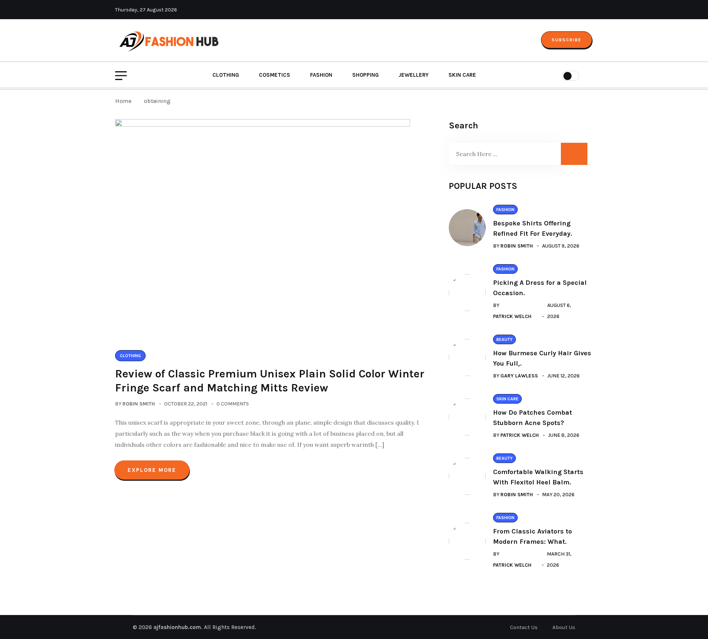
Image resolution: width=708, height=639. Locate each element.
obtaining (157, 100)
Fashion (321, 75)
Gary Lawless (519, 376)
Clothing (225, 75)
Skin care (462, 75)
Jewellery (413, 75)
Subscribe (567, 39)
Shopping (365, 75)
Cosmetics (274, 75)
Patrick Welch (512, 316)
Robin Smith (138, 404)
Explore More (152, 470)
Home (125, 100)
